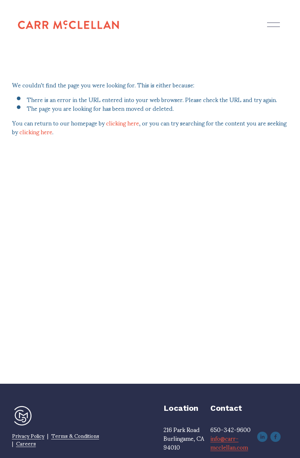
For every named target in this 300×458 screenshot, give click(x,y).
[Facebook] (275, 437)
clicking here (122, 122)
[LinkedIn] (262, 437)
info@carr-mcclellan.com (229, 442)
